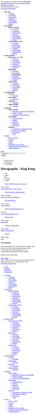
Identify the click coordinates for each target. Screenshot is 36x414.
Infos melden (5, 258)
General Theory (5, 205)
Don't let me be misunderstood (10, 197)
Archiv (7, 399)
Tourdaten (11, 13)
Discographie (12, 17)
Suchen (4, 155)
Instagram (4, 3)
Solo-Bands (8, 289)
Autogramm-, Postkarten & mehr (22, 129)
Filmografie (15, 125)
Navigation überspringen (8, 8)
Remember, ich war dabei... (16, 144)
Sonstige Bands (9, 355)
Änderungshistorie (14, 148)
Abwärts (11, 357)
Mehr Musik (12, 380)
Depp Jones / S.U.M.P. (15, 321)
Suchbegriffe (5, 153)
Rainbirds (11, 364)
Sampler (14, 120)
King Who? (4, 222)
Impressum (8, 270)
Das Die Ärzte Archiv (7, 5)
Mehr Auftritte (12, 373)
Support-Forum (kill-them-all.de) (18, 146)
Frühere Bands (9, 319)
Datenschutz (8, 272)
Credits (10, 141)
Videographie (12, 20)
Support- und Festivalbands (20, 115)
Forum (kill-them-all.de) (22, 3)
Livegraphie (12, 15)
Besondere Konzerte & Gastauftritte (23, 111)
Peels (2, 239)
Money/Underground (7, 230)
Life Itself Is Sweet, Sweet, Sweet (11, 189)
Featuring (15, 122)
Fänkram (11, 390)
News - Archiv (12, 137)
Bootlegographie (17, 118)
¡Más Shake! (12, 361)
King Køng (11, 333)
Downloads (15, 132)
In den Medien (12, 22)
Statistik (10, 24)
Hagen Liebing (13, 368)
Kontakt (7, 268)
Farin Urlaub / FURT (14, 305)
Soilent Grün (12, 345)
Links (14, 134)
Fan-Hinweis (11, 3)
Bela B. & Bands (13, 291)
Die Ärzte (8, 275)
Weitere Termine (17, 113)
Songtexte (11, 19)
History (10, 143)
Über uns (11, 139)
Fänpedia (7, 371)
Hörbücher (15, 123)
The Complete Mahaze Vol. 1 (10, 214)
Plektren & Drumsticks (19, 130)
